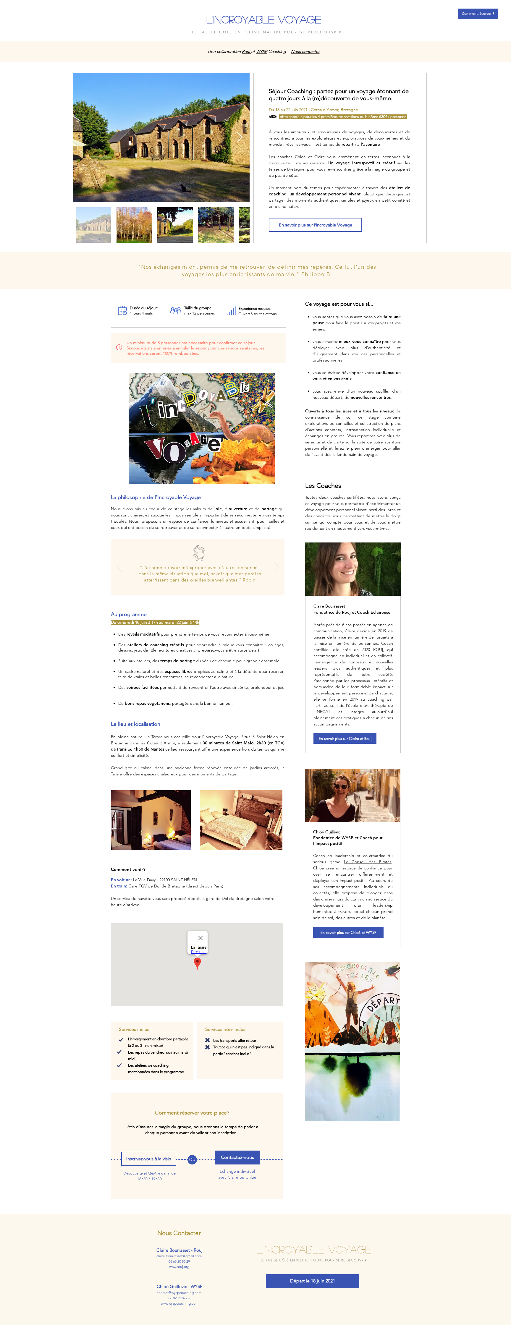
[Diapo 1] (255, 274)
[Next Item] (239, 137)
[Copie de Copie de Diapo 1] (173, 586)
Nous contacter (305, 51)
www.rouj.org (179, 1266)
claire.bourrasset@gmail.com (179, 1256)
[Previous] (33, 270)
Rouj (246, 51)
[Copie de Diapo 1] (180, 586)
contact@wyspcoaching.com (179, 1292)
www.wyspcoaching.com (179, 1303)
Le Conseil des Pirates (368, 861)
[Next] (477, 270)
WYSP (261, 51)
